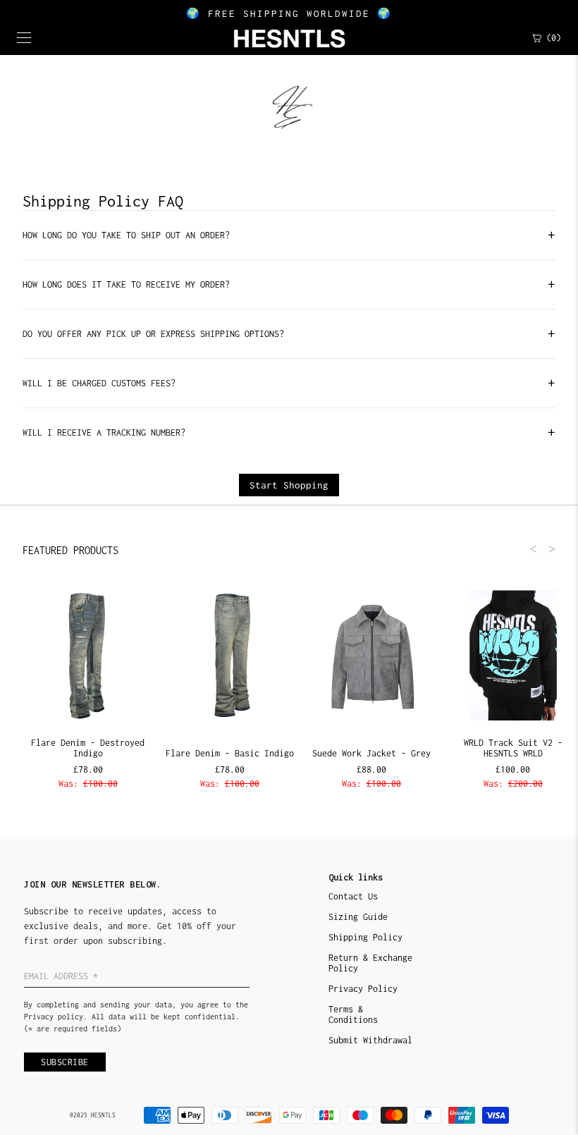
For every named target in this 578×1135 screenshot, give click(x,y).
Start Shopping (289, 485)
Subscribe (65, 1062)
